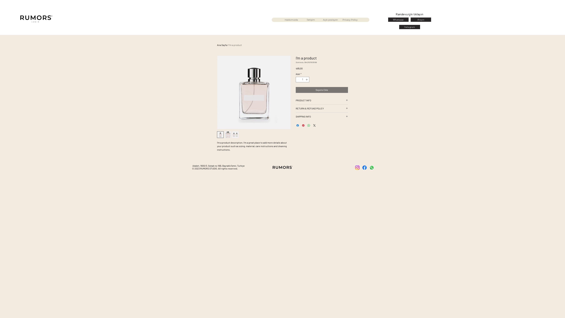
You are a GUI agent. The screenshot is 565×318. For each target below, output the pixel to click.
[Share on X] (314, 125)
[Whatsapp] (372, 167)
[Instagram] (357, 167)
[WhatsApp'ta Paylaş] (309, 125)
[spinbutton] (302, 79)
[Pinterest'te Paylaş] (303, 125)
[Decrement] (298, 79)
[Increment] (307, 79)
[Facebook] (364, 167)
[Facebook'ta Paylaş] (297, 125)
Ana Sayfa (222, 45)
